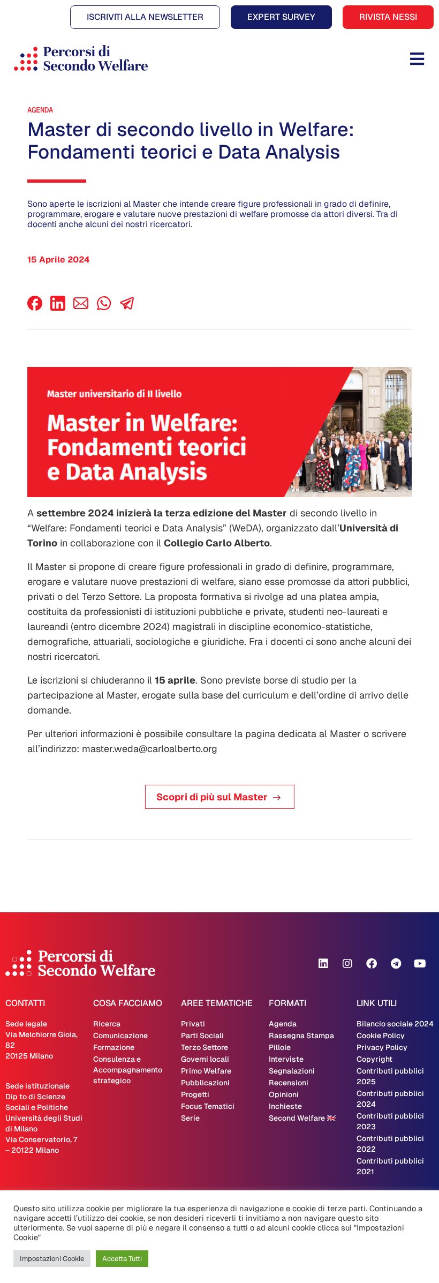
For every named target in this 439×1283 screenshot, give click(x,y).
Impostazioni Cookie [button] (52, 1258)
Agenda (40, 110)
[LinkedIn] (57, 308)
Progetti (195, 1094)
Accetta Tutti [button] (122, 1258)
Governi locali (205, 1059)
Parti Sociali (202, 1035)
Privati (193, 1024)
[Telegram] (395, 963)
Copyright (374, 1059)
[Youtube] (419, 963)
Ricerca (106, 1024)
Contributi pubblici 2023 (390, 1121)
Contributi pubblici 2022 (390, 1144)
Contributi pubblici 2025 (390, 1076)
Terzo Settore (204, 1047)
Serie (190, 1118)
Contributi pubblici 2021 (390, 1166)
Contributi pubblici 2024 (390, 1099)
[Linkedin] (323, 963)
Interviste (286, 1059)
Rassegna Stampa (301, 1035)
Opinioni (284, 1094)
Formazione (113, 1047)
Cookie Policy (381, 1035)
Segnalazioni (292, 1071)
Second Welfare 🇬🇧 (302, 1118)
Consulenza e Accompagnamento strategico (127, 1069)
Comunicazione (120, 1035)
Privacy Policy (382, 1047)
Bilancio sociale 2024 (395, 1024)
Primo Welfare (206, 1071)
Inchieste (285, 1106)
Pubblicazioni (205, 1082)
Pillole (280, 1047)
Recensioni (288, 1082)
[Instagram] (347, 963)
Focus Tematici (207, 1106)
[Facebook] (34, 308)
